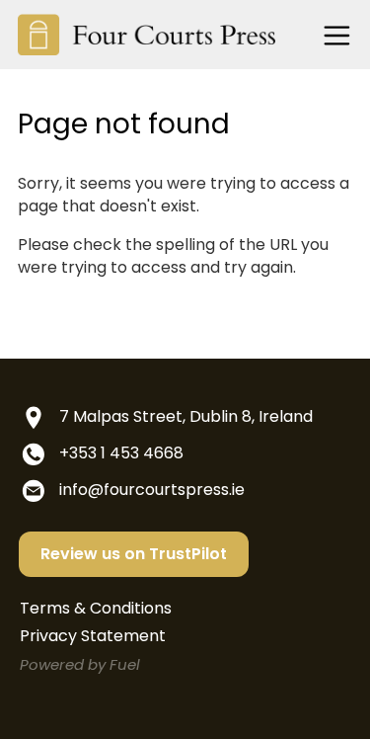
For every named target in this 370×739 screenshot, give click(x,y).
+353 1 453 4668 (121, 453)
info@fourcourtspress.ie (152, 489)
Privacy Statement (93, 635)
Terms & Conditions (96, 608)
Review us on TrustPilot (133, 553)
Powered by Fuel (80, 664)
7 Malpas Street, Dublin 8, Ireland (186, 416)
